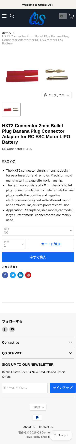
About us (29, 427)
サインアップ (62, 388)
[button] (63, 16)
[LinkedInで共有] (20, 275)
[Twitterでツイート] (13, 275)
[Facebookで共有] (5, 275)
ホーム (6, 33)
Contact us (46, 427)
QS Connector (12, 149)
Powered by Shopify (38, 436)
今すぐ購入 (38, 257)
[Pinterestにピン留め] (28, 275)
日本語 (36, 407)
